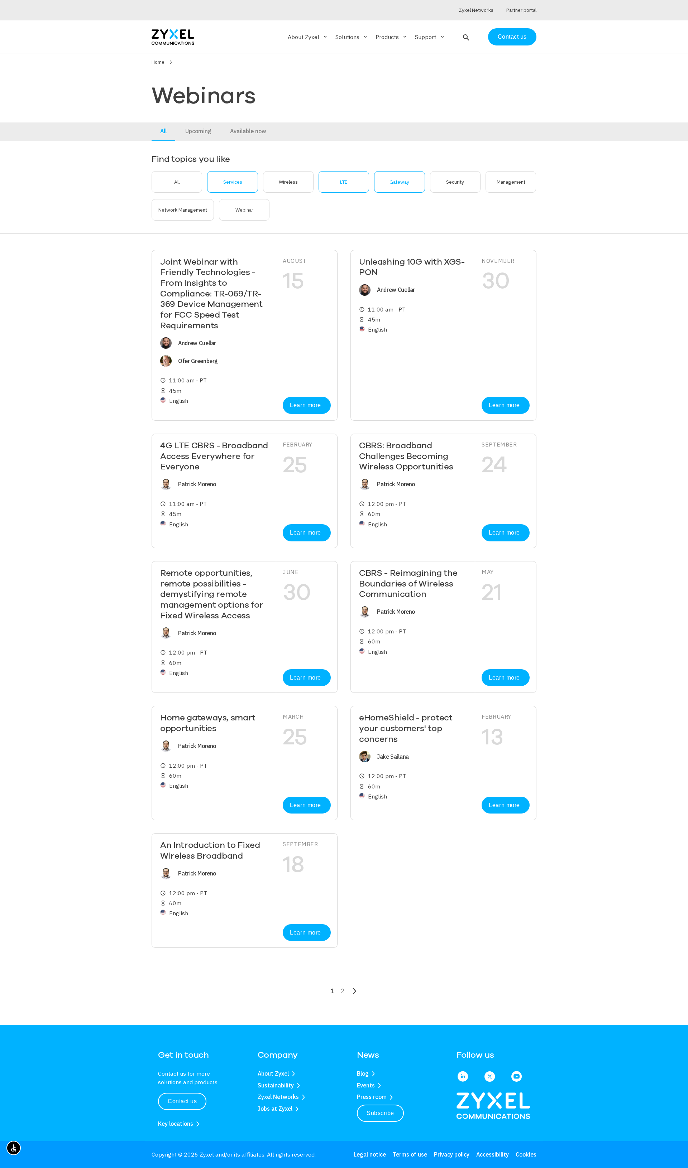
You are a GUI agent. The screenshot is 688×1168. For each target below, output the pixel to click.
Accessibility (492, 1154)
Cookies (526, 1154)
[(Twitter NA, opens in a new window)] (489, 1077)
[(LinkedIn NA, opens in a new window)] (463, 1077)
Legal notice (370, 1154)
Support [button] (430, 36)
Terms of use (410, 1154)
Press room (372, 1096)
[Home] (173, 36)
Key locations (175, 1123)
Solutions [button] (351, 36)
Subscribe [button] (380, 1113)
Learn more (305, 405)
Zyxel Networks (278, 1096)
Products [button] (392, 36)
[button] (465, 36)
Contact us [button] (182, 1101)
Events (366, 1085)
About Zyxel (273, 1073)
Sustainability (276, 1085)
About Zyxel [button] (308, 36)
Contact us (512, 37)
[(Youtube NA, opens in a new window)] (516, 1077)
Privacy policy (451, 1154)
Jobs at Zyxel (275, 1108)
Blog (363, 1073)
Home (158, 62)
